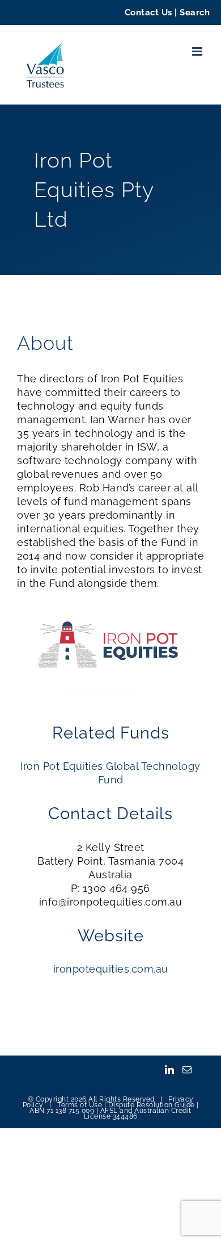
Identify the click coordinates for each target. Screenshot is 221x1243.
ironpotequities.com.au (110, 969)
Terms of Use (79, 1105)
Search (195, 12)
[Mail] (187, 1069)
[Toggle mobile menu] (198, 51)
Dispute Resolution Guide (151, 1105)
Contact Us (148, 12)
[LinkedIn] (170, 1069)
